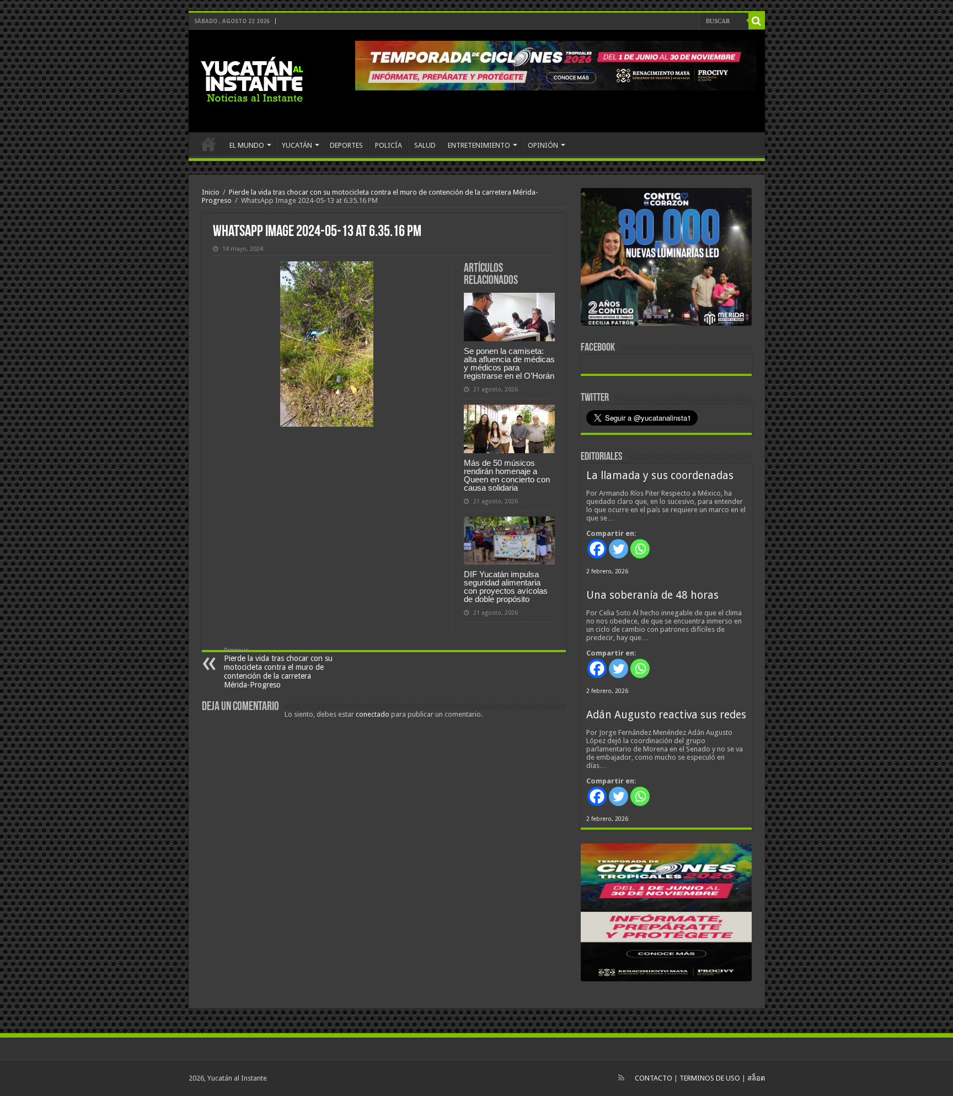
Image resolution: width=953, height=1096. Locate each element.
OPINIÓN (543, 145)
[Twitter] (618, 548)
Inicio (210, 192)
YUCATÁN (297, 145)
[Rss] (621, 1077)
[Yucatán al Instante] (252, 81)
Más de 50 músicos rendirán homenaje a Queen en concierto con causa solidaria (507, 475)
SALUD (425, 145)
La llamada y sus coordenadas (660, 475)
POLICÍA (388, 145)
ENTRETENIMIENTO (479, 145)
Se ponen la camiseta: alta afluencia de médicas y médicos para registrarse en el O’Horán (509, 363)
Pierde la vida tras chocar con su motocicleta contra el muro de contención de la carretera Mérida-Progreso (278, 668)
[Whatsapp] (640, 548)
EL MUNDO (246, 145)
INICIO (208, 143)
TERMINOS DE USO (709, 1078)
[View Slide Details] (666, 259)
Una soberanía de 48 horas (652, 595)
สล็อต (756, 1078)
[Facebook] (597, 548)
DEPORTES (346, 145)
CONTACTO (653, 1078)
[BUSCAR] (756, 21)
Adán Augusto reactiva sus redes (666, 714)
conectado (372, 714)
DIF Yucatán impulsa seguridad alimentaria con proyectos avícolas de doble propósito (506, 587)
